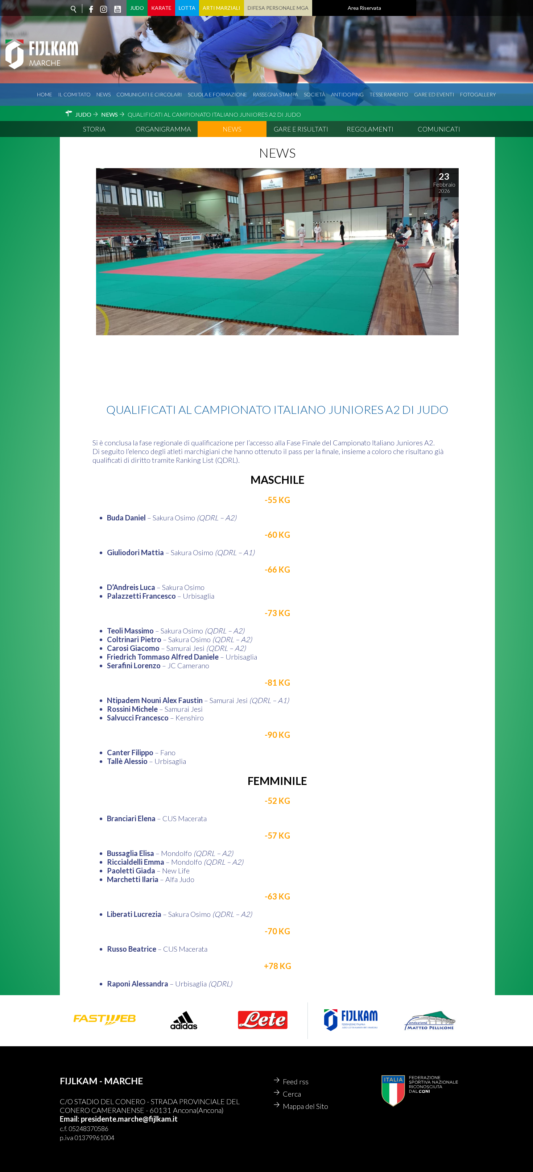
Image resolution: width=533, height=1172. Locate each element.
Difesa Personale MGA (278, 8)
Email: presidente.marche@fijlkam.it (119, 1118)
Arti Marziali (221, 8)
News (103, 94)
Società (314, 94)
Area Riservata (364, 8)
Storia (94, 129)
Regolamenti (370, 129)
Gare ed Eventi (434, 94)
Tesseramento (388, 94)
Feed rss (296, 1081)
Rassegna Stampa (275, 94)
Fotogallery (478, 94)
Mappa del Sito (305, 1106)
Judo (137, 8)
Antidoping (347, 94)
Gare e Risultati (301, 129)
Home (44, 94)
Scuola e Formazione (217, 94)
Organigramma (163, 129)
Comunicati (439, 129)
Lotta (187, 8)
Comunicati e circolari (149, 94)
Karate (161, 8)
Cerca (292, 1093)
